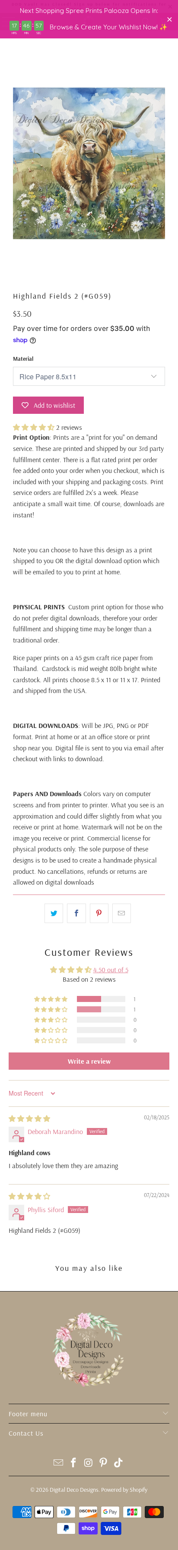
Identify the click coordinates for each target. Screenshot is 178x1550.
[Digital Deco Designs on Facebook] (73, 1463)
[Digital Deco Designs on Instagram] (88, 1463)
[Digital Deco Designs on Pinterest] (103, 1463)
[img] (29, 1118)
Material (23, 358)
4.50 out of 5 (110, 969)
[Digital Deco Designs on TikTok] (118, 1463)
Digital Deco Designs (74, 1489)
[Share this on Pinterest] (99, 913)
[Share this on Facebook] (76, 913)
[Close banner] (169, 19)
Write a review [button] (89, 1061)
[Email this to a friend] (121, 913)
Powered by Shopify (124, 1489)
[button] (33, 427)
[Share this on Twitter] (53, 913)
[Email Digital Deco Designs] (58, 1463)
